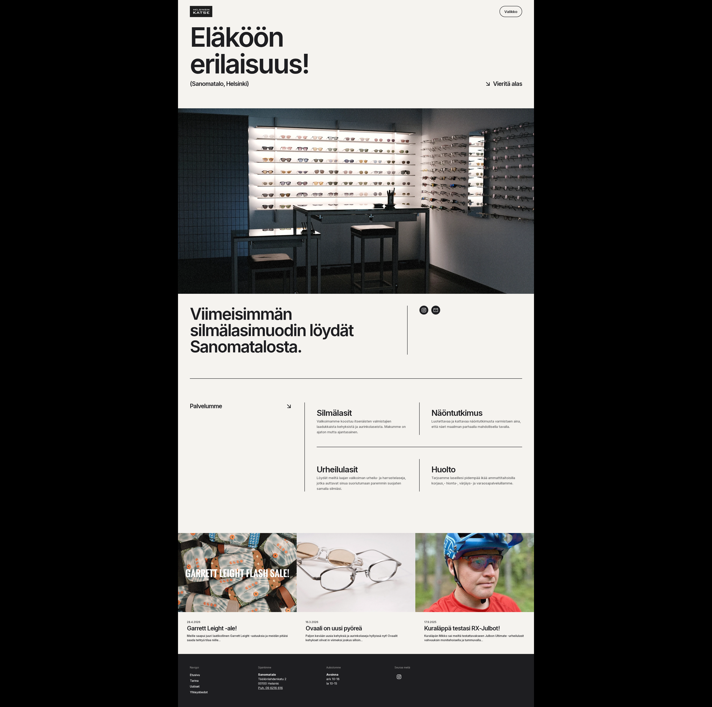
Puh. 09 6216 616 (270, 688)
